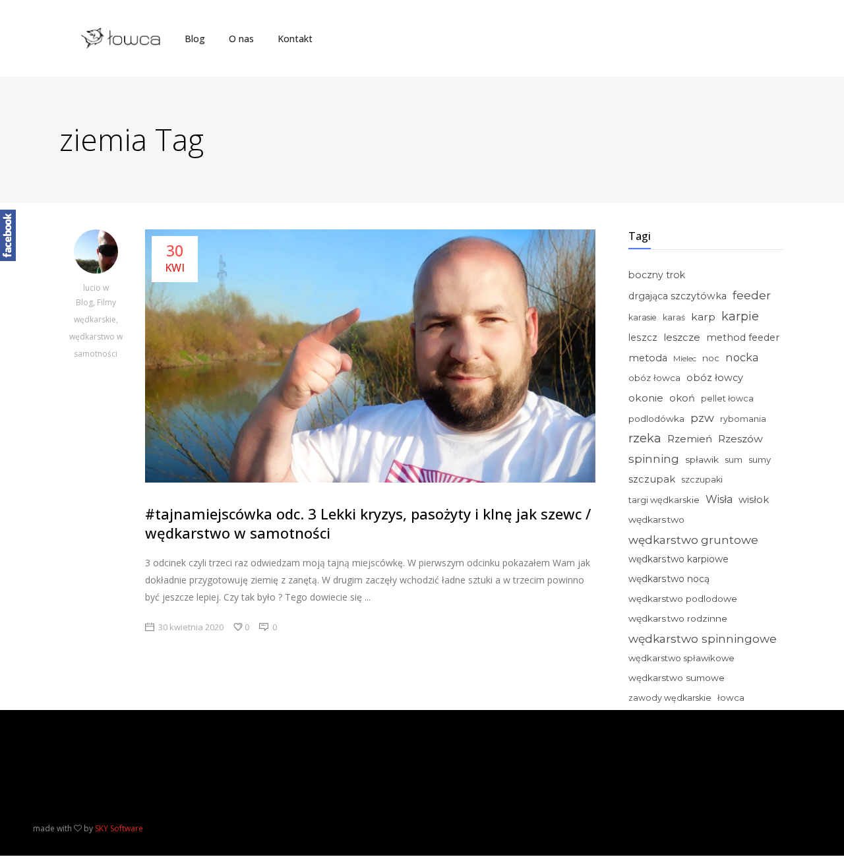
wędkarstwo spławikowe (681, 658)
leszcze (681, 337)
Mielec (684, 358)
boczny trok (656, 275)
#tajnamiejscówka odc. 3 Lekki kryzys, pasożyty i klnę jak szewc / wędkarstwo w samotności (368, 523)
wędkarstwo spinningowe (702, 638)
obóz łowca (654, 377)
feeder (752, 295)
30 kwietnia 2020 (191, 627)
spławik (702, 459)
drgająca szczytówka (677, 296)
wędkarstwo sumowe (676, 677)
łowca (730, 697)
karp (703, 317)
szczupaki (702, 480)
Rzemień (689, 438)
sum (733, 459)
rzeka (644, 438)
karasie (642, 317)
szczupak (651, 479)
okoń (682, 398)
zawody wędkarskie (669, 698)
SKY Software (119, 828)
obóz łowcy (714, 378)
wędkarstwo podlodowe (682, 598)
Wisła (719, 499)
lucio (93, 287)
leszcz (642, 337)
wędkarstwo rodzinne (677, 618)
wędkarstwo (656, 519)
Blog (84, 302)
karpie (740, 316)
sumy (759, 459)
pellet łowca (727, 398)
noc (710, 358)
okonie (645, 398)
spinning (653, 458)
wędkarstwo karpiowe (678, 559)
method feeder (742, 337)
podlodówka (656, 418)
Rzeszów (740, 438)
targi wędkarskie (664, 499)
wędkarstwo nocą (668, 579)
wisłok (753, 500)
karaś (674, 317)
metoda (647, 358)
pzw (702, 418)
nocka (742, 357)
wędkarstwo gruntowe (693, 540)
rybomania (743, 419)
